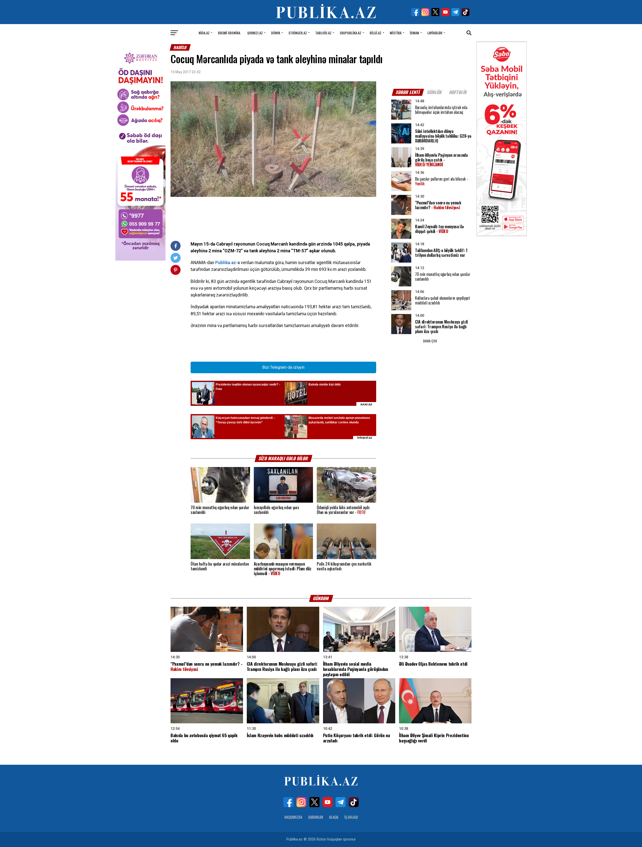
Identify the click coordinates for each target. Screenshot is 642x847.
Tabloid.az (323, 32)
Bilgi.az (375, 32)
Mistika (396, 32)
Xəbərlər (315, 817)
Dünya (275, 32)
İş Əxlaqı (351, 817)
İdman (414, 32)
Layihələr (434, 32)
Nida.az (204, 32)
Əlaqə (333, 817)
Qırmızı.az (255, 32)
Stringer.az (297, 32)
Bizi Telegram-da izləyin (283, 367)
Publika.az (225, 262)
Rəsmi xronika (229, 32)
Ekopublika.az (350, 32)
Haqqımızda (293, 817)
